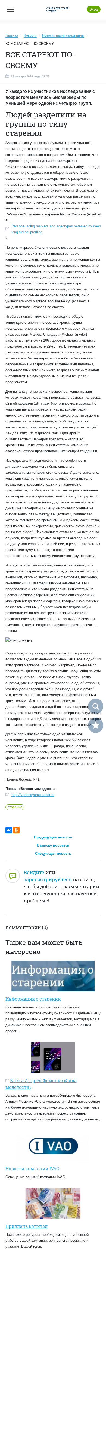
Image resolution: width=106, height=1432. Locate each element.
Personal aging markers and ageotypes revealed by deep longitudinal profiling (56, 229)
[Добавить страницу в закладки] (95, 725)
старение (15, 807)
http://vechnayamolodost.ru (32, 795)
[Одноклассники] (16, 830)
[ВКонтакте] (8, 830)
